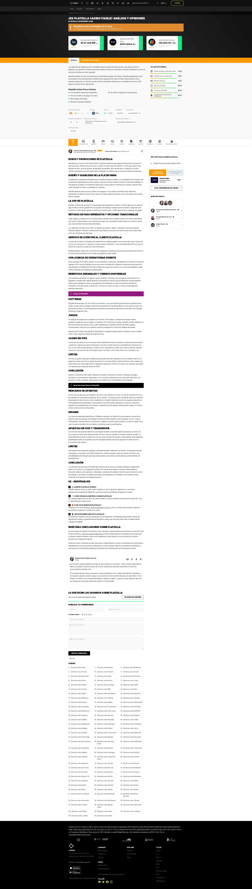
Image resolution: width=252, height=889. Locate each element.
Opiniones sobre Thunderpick (106, 706)
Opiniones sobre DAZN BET (132, 711)
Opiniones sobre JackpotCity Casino (106, 758)
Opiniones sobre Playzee (131, 763)
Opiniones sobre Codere (79, 702)
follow (101, 879)
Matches (79, 9)
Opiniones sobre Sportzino (165, 181)
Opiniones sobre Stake (78, 667)
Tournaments (90, 9)
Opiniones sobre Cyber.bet (131, 693)
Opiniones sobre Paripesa (131, 772)
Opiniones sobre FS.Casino (131, 676)
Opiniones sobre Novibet (79, 672)
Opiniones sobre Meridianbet (106, 800)
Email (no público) (115, 609)
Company (102, 847)
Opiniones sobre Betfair (130, 780)
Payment (103, 144)
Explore (130, 847)
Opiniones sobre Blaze (78, 789)
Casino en (140, 144)
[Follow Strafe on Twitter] (103, 881)
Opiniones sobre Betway (105, 667)
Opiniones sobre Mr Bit (105, 816)
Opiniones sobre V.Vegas (105, 763)
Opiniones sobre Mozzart (105, 715)
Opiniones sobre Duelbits (79, 732)
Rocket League (161, 871)
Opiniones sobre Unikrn (104, 811)
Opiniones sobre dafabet (79, 752)
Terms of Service (104, 869)
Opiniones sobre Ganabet (79, 772)
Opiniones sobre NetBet (104, 702)
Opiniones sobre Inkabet (79, 685)
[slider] (86, 614)
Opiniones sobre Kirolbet (105, 748)
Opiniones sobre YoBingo (105, 698)
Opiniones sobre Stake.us (89, 40)
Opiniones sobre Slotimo (105, 728)
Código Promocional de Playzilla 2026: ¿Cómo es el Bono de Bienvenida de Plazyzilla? (167, 163)
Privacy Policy (103, 865)
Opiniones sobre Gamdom (79, 715)
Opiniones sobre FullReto (79, 719)
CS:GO (158, 851)
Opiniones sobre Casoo (130, 728)
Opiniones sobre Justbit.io (132, 811)
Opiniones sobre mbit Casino (132, 805)
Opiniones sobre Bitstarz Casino (105, 806)
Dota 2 (158, 857)
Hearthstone (160, 881)
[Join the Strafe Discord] (99, 881)
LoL (157, 854)
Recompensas (131, 144)
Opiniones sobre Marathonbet (132, 702)
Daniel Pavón (160, 224)
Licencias (122, 144)
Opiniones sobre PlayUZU (105, 672)
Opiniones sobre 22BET (130, 685)
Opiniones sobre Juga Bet (79, 757)
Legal (100, 862)
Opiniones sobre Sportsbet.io (106, 693)
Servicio (112, 144)
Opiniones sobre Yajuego (131, 800)
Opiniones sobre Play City (105, 767)
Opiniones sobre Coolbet (131, 757)
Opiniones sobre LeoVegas (105, 685)
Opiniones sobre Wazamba (79, 763)
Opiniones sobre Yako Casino (106, 711)
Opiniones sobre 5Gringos (131, 715)
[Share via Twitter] (140, 559)
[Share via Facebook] (136, 559)
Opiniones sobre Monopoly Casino (105, 742)
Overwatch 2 (160, 878)
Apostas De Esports (73, 13)
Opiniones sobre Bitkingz (105, 737)
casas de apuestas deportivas (92, 534)
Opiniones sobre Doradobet (106, 794)
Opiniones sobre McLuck (167, 40)
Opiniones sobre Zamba (104, 789)
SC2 (157, 874)
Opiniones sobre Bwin (130, 689)
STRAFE (72, 850)
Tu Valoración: (74, 614)
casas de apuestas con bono (100, 508)
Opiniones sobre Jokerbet (131, 698)
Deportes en (150, 144)
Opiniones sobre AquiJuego (106, 724)
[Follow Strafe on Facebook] (107, 881)
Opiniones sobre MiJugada (105, 719)
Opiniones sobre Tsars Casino (106, 732)
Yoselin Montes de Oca (163, 217)
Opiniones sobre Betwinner (79, 698)
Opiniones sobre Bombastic (132, 767)
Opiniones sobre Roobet (131, 672)
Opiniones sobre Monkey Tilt (80, 776)
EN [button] (164, 3)
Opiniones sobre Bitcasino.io (80, 711)
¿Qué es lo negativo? (78, 639)
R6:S (157, 864)
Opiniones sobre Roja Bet (131, 752)
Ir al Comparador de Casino (166, 188)
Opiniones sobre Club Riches (132, 724)
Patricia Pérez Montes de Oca (83, 150)
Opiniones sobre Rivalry (130, 785)
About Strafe (102, 851)
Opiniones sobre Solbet (130, 789)
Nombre (73, 609)
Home (72, 9)
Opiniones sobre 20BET (78, 693)
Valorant (159, 861)
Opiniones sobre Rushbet (105, 785)
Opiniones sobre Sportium (105, 780)
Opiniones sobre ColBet (130, 719)
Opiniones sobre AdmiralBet (80, 748)
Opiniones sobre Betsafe (105, 772)
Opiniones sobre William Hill (132, 732)
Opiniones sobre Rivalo (78, 680)
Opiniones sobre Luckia (130, 680)
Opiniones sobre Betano (105, 680)
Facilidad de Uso (83, 144)
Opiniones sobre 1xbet (104, 676)
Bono (73, 144)
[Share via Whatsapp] (131, 559)
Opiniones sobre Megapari (79, 780)
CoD (157, 867)
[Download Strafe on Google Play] (75, 872)
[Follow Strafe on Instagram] (111, 881)
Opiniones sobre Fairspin (79, 689)
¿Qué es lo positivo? (78, 625)
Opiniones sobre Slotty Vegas (80, 737)
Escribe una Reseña (133, 597)
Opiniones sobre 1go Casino (80, 676)
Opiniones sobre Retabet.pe (132, 776)
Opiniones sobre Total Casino (132, 748)
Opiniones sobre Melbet (79, 811)
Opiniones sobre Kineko (78, 785)
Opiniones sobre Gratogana (106, 752)
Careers (100, 857)
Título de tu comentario (77, 619)
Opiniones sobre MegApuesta (80, 724)
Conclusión (159, 144)
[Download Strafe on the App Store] (75, 868)
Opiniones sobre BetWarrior (132, 667)
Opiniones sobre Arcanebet (80, 706)
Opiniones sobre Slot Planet (132, 706)
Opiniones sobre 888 (103, 689)
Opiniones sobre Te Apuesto (80, 794)
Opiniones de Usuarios (171, 144)
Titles (158, 847)
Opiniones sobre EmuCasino (132, 737)
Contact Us (102, 854)
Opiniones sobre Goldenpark (132, 741)
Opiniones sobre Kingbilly (79, 728)
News (99, 9)
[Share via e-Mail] (127, 559)
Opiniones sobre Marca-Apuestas (131, 795)
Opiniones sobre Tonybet (79, 805)
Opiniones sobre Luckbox (79, 816)
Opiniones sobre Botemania (80, 800)
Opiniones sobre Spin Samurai (80, 741)
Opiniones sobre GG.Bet (105, 776)
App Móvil (93, 144)
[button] (158, 3)
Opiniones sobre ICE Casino (80, 767)
